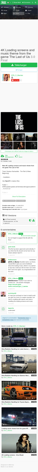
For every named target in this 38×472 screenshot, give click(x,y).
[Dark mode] (32, 2)
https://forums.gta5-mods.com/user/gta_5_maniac (18, 285)
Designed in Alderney (7, 465)
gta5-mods (11, 247)
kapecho (11, 308)
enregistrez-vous (8, 320)
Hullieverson (12, 260)
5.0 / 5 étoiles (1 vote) (6, 161)
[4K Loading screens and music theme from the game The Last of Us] (19, 122)
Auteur (20, 234)
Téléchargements (9, 157)
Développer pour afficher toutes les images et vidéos (19, 151)
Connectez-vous (23, 318)
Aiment (20, 157)
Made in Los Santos (7, 467)
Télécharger (20, 65)
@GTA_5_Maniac (13, 262)
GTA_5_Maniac (17, 75)
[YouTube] (12, 77)
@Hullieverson (13, 280)
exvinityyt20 (12, 293)
